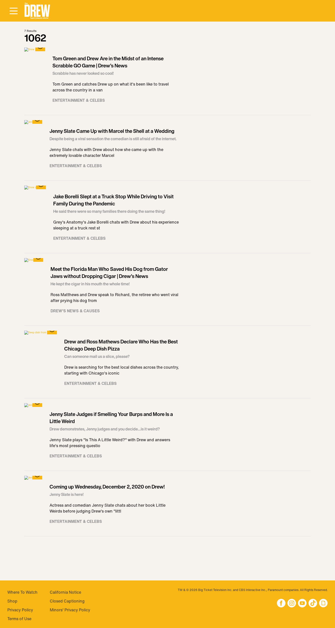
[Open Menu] (13, 11)
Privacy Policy (20, 610)
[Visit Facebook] (281, 603)
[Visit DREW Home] (37, 10)
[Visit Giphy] (323, 603)
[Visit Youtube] (302, 603)
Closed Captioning (67, 601)
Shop (12, 601)
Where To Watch (22, 592)
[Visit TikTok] (313, 603)
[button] (37, 10)
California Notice (65, 592)
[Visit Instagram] (291, 603)
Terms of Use (19, 619)
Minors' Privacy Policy (70, 610)
